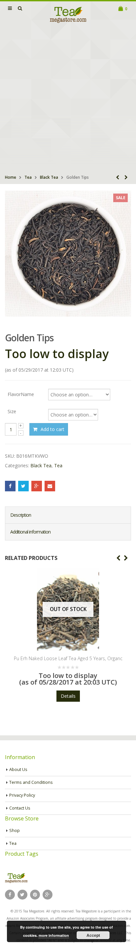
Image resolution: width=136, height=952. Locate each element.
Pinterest (35, 895)
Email (50, 486)
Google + (36, 486)
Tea (28, 177)
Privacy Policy (22, 795)
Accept (93, 935)
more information (54, 935)
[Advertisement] (68, 100)
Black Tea (49, 177)
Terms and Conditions (31, 782)
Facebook (10, 486)
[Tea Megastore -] (68, 14)
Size (12, 411)
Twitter (23, 486)
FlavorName (21, 394)
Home (10, 177)
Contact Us (19, 808)
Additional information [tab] (30, 532)
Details (68, 696)
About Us (18, 769)
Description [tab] (20, 515)
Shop (14, 830)
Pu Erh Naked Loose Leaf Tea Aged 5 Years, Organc (68, 658)
